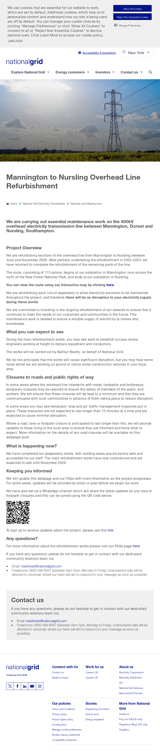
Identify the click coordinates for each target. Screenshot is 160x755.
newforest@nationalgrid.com (41, 565)
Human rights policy (62, 719)
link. (111, 529)
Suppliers (124, 729)
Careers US (92, 677)
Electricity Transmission (131, 672)
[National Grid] (24, 61)
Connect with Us (65, 666)
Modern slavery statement (66, 734)
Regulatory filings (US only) (133, 724)
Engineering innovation (97, 708)
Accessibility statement (64, 739)
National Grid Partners (131, 692)
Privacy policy (59, 713)
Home (14, 203)
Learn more (15, 40)
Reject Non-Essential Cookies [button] (132, 16)
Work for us (95, 666)
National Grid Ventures (131, 687)
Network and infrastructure (86, 203)
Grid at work (92, 713)
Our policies (61, 703)
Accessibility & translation (99, 52)
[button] (127, 25)
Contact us (58, 672)
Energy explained (95, 719)
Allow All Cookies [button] (132, 8)
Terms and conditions (63, 708)
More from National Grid (134, 705)
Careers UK (92, 672)
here (136, 545)
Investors (124, 713)
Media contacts (60, 677)
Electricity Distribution (130, 677)
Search (151, 72)
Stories (91, 703)
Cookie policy (59, 724)
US (120, 682)
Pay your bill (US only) (130, 718)
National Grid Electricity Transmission (44, 203)
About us (126, 666)
